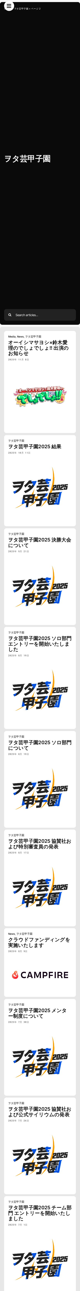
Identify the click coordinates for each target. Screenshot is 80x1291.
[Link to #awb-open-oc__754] (9, 6)
